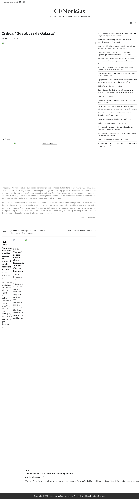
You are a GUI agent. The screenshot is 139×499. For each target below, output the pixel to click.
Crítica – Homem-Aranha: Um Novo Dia (112, 123)
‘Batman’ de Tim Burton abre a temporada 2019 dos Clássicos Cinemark (18, 261)
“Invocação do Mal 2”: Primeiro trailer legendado (49, 473)
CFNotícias (69, 11)
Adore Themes (99, 496)
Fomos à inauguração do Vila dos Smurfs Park (114, 119)
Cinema (4, 244)
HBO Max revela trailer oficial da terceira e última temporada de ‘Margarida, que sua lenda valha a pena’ (116, 61)
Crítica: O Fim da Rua (105, 96)
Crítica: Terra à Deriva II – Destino (110, 86)
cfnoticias (5, 273)
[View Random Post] (131, 23)
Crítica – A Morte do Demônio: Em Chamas (113, 140)
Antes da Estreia (5, 242)
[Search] (135, 23)
